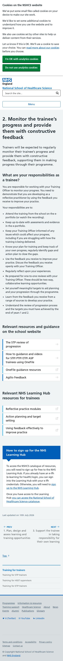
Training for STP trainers (14, 575)
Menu (31, 104)
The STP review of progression (17, 344)
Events (5, 610)
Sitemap (6, 645)
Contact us (18, 645)
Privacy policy (45, 642)
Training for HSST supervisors (16, 580)
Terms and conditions (12, 642)
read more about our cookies (42, 47)
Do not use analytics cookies (21, 67)
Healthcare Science (31, 607)
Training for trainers (13, 570)
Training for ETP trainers (14, 586)
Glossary (41, 610)
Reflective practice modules (23, 409)
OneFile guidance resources (23, 370)
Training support (10, 607)
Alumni (15, 610)
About (47, 607)
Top (4, 555)
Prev (17, 532)
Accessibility (30, 642)
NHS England (13, 655)
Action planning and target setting (23, 418)
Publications (28, 610)
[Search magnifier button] (57, 93)
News (55, 607)
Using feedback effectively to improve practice (24, 430)
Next (46, 534)
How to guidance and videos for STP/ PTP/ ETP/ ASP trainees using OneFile (24, 358)
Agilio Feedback (16, 377)
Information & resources (30, 603)
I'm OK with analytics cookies (21, 59)
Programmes (8, 603)
